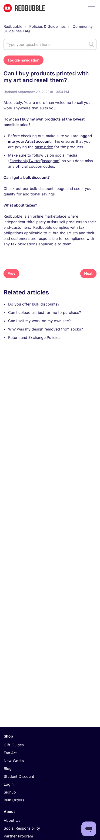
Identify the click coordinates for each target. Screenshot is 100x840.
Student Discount (19, 776)
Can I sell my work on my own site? (39, 320)
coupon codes (41, 166)
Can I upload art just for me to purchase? (44, 312)
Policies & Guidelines (47, 26)
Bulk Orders (14, 800)
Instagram (50, 160)
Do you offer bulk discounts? (33, 304)
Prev (11, 273)
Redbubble (12, 26)
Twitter (34, 160)
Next (88, 273)
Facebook (18, 160)
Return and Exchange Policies (34, 337)
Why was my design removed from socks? (45, 329)
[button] (91, 8)
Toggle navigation (23, 60)
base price (44, 147)
